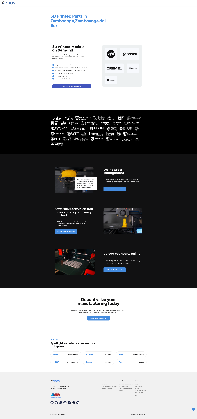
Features (104, 384)
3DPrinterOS (139, 393)
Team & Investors (140, 390)
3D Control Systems (138, 387)
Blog (136, 384)
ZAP (136, 395)
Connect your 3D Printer (109, 386)
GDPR (121, 391)
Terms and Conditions (126, 384)
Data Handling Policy (125, 388)
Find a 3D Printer (106, 388)
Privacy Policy (123, 386)
